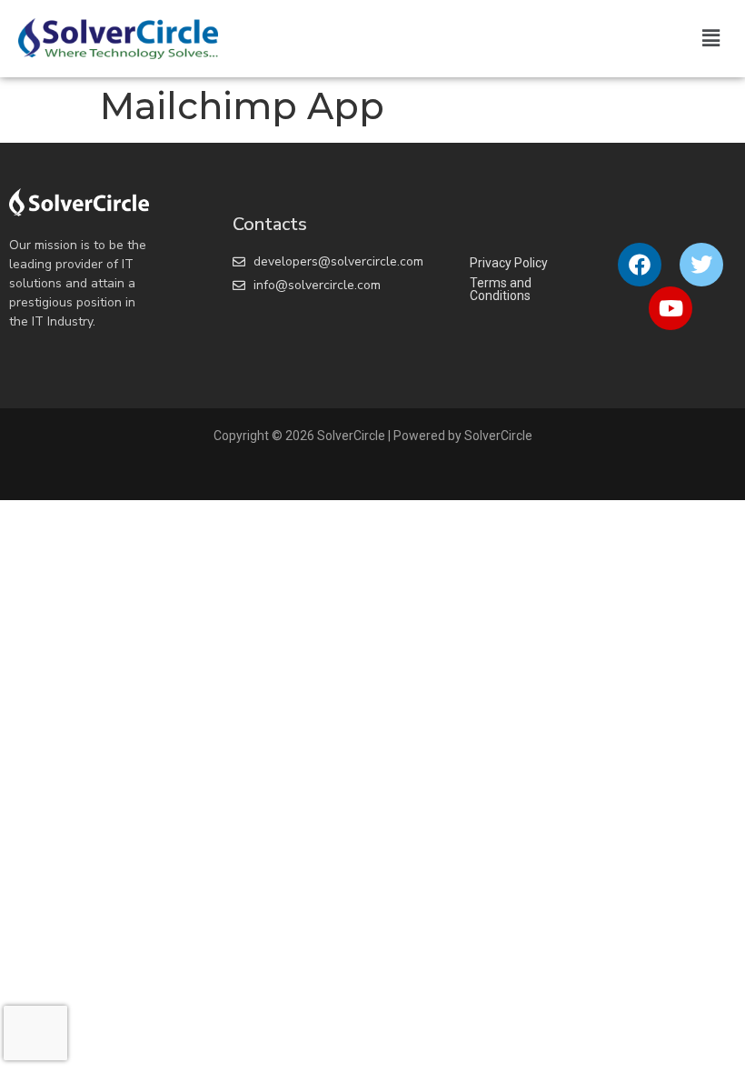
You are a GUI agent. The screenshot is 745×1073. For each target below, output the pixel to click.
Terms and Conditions (500, 289)
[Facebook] (639, 264)
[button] (711, 38)
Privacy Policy (509, 263)
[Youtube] (670, 308)
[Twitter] (701, 264)
